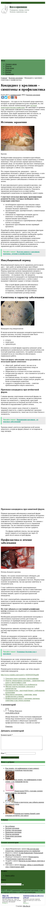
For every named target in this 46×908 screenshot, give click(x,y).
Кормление (9, 74)
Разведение (9, 68)
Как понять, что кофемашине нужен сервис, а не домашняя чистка (23, 781)
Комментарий (7, 735)
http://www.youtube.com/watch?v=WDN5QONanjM (20, 675)
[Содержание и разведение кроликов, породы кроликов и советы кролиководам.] (15, 13)
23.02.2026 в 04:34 (12, 713)
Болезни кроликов (16, 78)
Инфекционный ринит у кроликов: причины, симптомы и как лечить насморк (22, 699)
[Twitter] (6, 97)
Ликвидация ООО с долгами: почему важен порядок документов (24, 792)
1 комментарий (15, 95)
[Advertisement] (23, 36)
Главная (8, 3)
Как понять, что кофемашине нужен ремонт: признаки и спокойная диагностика (22, 769)
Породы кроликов (12, 834)
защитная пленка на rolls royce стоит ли (31, 899)
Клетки (8, 72)
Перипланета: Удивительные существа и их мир (22, 858)
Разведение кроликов (13, 836)
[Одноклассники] (9, 97)
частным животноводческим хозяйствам (19, 106)
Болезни (8, 70)
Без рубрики (10, 826)
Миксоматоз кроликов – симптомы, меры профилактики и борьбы (21, 695)
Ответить (9, 726)
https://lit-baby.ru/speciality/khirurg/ (10, 899)
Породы (8, 66)
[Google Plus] (15, 97)
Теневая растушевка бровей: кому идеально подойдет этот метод (22, 814)
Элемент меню (11, 64)
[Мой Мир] (12, 97)
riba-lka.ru (26, 906)
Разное (7, 838)
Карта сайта (9, 875)
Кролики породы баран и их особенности (21, 684)
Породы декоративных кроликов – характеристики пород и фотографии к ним (24, 681)
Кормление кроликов (13, 832)
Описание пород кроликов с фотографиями (22, 678)
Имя (3, 753)
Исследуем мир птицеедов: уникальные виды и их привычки (22, 850)
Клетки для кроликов (13, 830)
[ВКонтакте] (2, 97)
